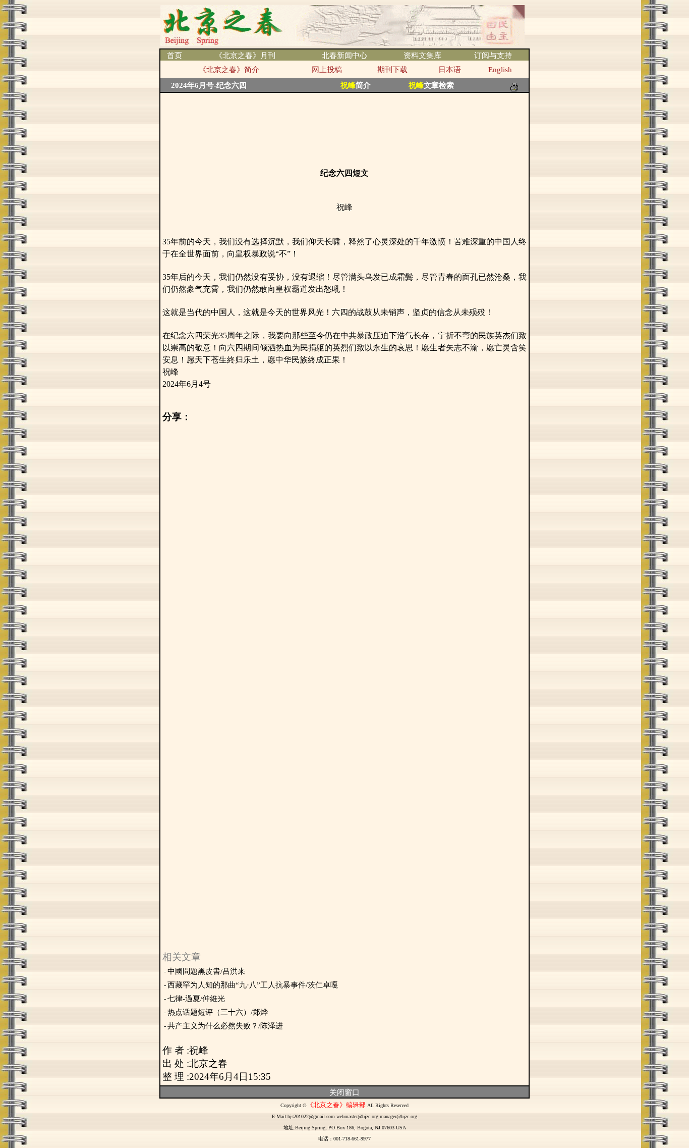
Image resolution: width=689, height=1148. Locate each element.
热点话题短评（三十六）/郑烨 (217, 1012)
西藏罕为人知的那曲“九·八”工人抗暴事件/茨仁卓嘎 (252, 985)
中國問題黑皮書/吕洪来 (206, 971)
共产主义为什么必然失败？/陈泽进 (225, 1026)
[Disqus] (344, 550)
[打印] (514, 84)
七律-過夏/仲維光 (196, 999)
